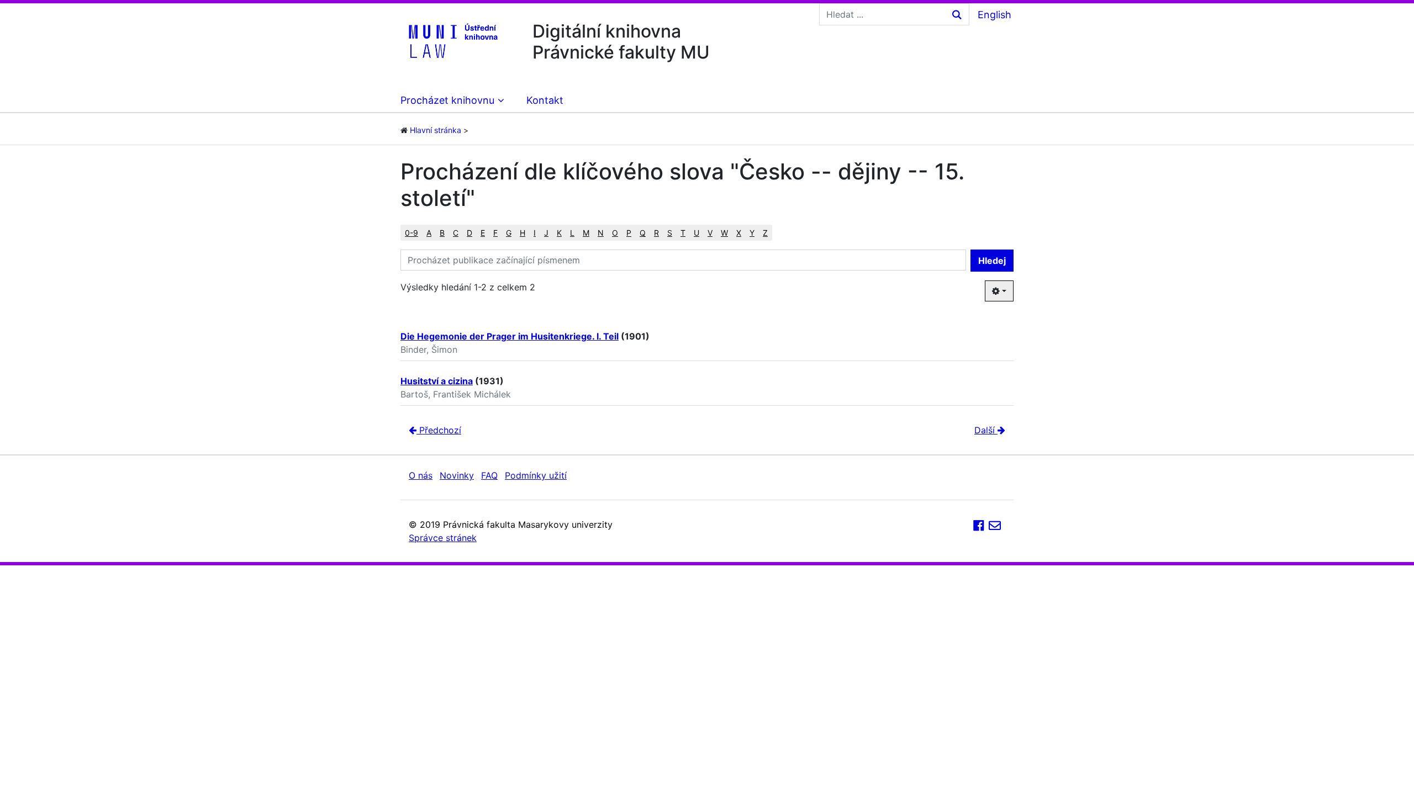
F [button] (495, 232)
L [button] (572, 232)
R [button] (656, 232)
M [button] (586, 232)
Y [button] (752, 232)
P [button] (628, 232)
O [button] (615, 232)
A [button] (428, 232)
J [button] (546, 232)
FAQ (489, 475)
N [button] (601, 232)
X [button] (738, 232)
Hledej (992, 260)
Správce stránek (443, 537)
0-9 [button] (411, 232)
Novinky (457, 475)
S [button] (669, 232)
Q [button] (643, 232)
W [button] (724, 232)
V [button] (710, 232)
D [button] (469, 232)
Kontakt (544, 100)
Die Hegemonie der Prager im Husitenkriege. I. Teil (509, 336)
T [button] (682, 232)
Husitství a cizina (436, 380)
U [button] (696, 232)
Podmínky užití (536, 475)
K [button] (559, 232)
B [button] (442, 232)
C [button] (455, 232)
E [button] (483, 232)
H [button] (522, 232)
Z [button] (765, 232)
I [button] (535, 232)
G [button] (508, 232)
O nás (420, 475)
